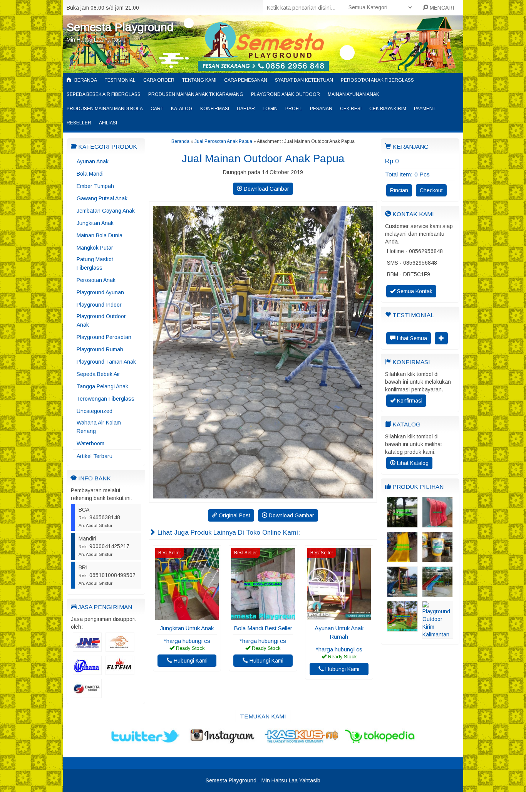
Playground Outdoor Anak (101, 320)
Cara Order (158, 80)
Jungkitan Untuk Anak (187, 628)
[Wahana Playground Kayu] (402, 628)
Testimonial (120, 80)
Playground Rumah (100, 349)
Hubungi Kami (190, 661)
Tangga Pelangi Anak (102, 386)
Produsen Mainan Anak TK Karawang (195, 94)
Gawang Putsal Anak (102, 198)
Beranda (85, 80)
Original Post (233, 515)
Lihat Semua (411, 338)
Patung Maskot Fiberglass (95, 263)
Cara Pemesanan (245, 80)
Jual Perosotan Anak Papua (223, 141)
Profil (293, 108)
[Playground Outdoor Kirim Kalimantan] (437, 635)
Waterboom (90, 443)
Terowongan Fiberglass (105, 399)
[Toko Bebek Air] (402, 524)
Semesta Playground (120, 27)
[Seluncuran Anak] (402, 558)
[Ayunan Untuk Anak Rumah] (339, 616)
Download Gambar (265, 189)
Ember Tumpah (95, 186)
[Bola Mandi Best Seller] (263, 616)
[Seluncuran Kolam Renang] (437, 593)
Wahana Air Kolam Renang (99, 426)
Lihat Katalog (412, 463)
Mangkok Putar (95, 248)
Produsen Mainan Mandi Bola (105, 108)
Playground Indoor (99, 305)
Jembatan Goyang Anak (106, 211)
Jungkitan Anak (95, 223)
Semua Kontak (413, 291)
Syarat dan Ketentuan (304, 80)
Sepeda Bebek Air (98, 374)
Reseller (79, 123)
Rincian (399, 190)
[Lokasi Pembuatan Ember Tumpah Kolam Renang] (437, 558)
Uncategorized (94, 411)
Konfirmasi (214, 108)
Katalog (182, 108)
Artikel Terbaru (94, 456)
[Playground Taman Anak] (402, 593)
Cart (157, 108)
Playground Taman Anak (106, 362)
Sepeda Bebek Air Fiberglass (104, 94)
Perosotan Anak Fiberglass (377, 80)
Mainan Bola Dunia (99, 235)
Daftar (246, 108)
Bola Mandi (90, 174)
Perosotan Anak (96, 280)
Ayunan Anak (93, 161)
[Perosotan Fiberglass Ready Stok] (437, 524)
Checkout (431, 190)
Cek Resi (351, 108)
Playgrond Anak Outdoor (285, 94)
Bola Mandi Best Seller (263, 628)
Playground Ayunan (100, 292)
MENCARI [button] (441, 8)
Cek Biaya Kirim (387, 108)
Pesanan (321, 108)
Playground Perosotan (104, 337)
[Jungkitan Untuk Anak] (187, 616)
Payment (425, 108)
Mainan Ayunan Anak (353, 94)
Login (270, 108)
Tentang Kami (199, 80)
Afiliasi (108, 123)
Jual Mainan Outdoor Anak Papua (263, 158)
